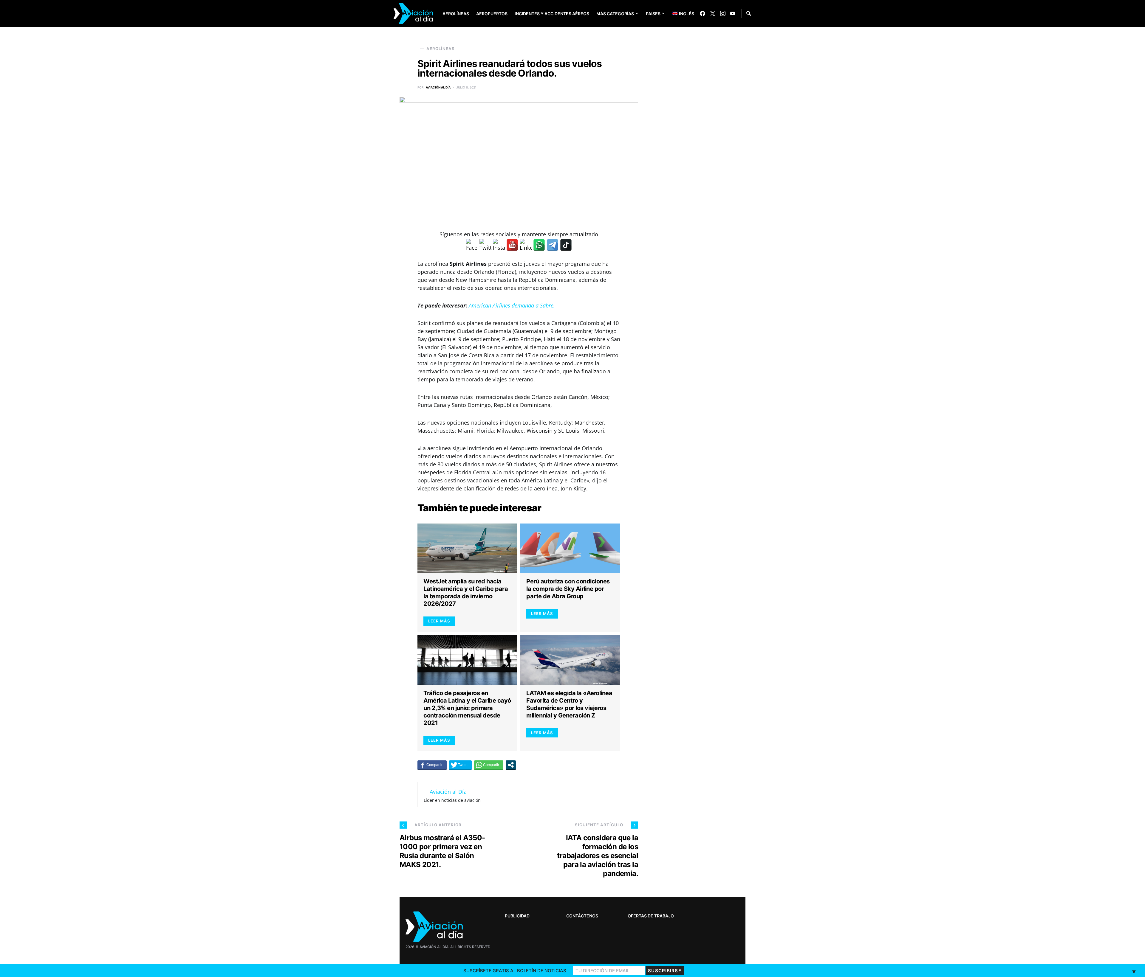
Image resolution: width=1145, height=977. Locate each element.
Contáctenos (582, 915)
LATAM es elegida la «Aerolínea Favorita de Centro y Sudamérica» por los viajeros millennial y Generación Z (569, 704)
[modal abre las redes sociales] (511, 764)
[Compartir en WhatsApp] (488, 764)
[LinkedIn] (526, 245)
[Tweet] (460, 764)
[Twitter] (712, 13)
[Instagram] (722, 13)
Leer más (439, 621)
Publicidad (517, 915)
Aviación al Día (438, 87)
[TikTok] (566, 245)
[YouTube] (732, 13)
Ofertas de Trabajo (651, 915)
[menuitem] (679, 13)
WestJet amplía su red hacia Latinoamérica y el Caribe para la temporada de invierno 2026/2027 (465, 592)
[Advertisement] (700, 788)
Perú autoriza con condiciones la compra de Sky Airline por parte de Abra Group (568, 589)
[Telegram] (552, 245)
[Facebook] (702, 13)
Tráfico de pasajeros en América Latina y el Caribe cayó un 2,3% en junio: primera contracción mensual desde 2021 (467, 707)
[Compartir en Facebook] (432, 764)
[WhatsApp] (539, 245)
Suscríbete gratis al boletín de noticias (514, 970)
